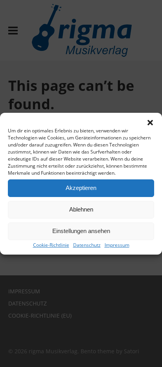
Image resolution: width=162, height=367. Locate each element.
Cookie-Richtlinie (51, 245)
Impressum (117, 245)
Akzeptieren (81, 187)
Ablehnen (81, 209)
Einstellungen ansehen (81, 231)
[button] (150, 123)
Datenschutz (87, 245)
